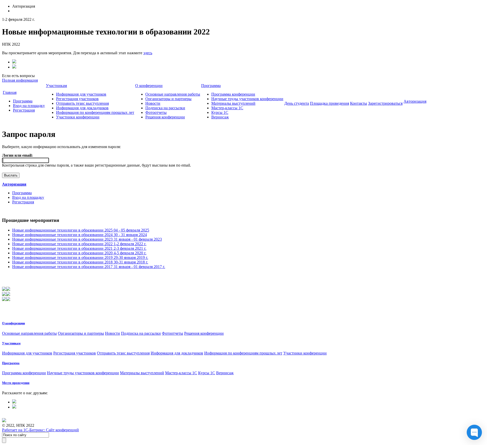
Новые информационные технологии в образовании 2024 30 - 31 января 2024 (79, 235)
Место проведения (15, 383)
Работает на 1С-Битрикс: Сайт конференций (40, 430)
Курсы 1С (219, 112)
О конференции (149, 85)
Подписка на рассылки (165, 108)
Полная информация (20, 80)
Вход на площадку (29, 105)
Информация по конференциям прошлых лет (95, 112)
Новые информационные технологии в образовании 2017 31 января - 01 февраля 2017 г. (88, 266)
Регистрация (24, 110)
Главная (9, 92)
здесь (147, 53)
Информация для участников (81, 94)
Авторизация (415, 101)
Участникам (56, 85)
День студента (296, 103)
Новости (152, 103)
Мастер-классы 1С (227, 108)
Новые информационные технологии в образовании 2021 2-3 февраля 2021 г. (79, 248)
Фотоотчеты (156, 112)
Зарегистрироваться (385, 103)
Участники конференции (77, 117)
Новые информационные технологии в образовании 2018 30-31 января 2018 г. (80, 262)
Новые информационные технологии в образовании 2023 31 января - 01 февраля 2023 (87, 239)
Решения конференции (165, 117)
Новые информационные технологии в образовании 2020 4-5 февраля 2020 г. (79, 253)
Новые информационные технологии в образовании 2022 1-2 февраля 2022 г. (79, 244)
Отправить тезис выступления (82, 103)
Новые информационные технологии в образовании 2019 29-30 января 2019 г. (80, 257)
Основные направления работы (172, 94)
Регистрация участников (77, 99)
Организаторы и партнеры (168, 99)
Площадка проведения (329, 103)
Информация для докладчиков (82, 108)
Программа (22, 101)
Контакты (358, 103)
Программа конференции (233, 94)
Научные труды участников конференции (247, 99)
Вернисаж (220, 117)
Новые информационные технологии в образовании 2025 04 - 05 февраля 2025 (80, 230)
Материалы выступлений (233, 103)
